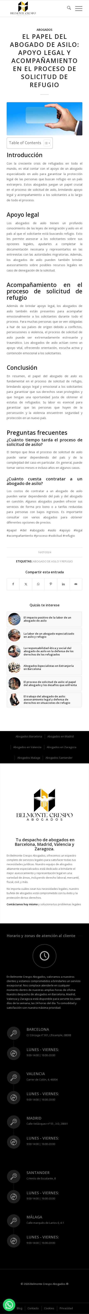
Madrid (33, 1118)
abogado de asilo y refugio (53, 561)
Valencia (35, 1073)
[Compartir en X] (26, 584)
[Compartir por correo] (76, 584)
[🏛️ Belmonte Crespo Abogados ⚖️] (37, 8)
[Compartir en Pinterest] (51, 584)
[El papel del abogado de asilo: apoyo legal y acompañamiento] (44, 118)
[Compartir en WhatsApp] (38, 584)
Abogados (44, 30)
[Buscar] (67, 8)
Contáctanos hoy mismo (22, 904)
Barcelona (37, 1029)
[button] (9, 1305)
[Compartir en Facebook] (13, 584)
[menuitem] (67, 8)
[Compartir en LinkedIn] (63, 584)
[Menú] (76, 8)
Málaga (34, 1216)
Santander (37, 1172)
